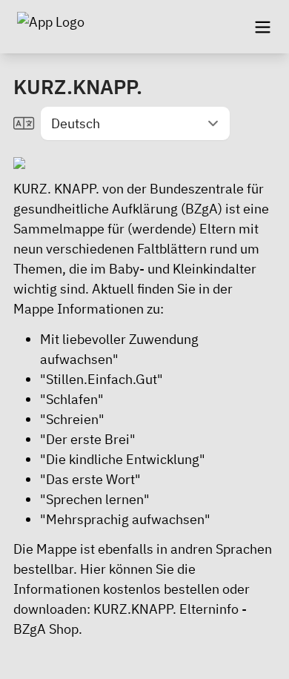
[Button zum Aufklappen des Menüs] (262, 26)
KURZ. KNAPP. (56, 188)
